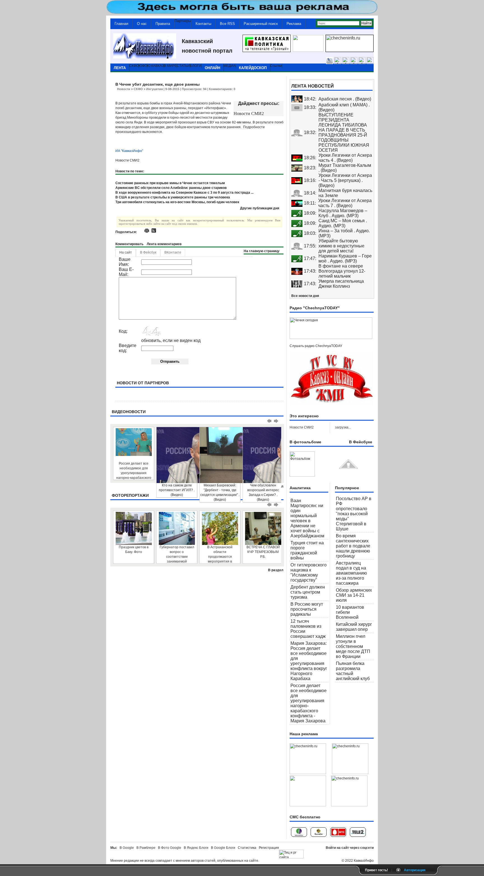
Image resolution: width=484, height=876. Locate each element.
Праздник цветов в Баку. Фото (133, 549)
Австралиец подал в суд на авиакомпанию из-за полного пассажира (351, 573)
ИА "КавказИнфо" (129, 151)
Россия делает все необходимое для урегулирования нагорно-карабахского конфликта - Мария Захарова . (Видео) (133, 471)
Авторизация (414, 870)
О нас (142, 24)
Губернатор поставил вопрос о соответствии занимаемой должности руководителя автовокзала (177, 554)
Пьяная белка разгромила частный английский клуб (353, 671)
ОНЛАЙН (212, 68)
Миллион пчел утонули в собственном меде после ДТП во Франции (353, 646)
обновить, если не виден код (171, 340)
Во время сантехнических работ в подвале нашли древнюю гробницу (353, 545)
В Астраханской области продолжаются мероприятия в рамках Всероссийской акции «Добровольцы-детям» (220, 554)
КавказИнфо (364, 861)
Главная (121, 24)
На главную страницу (262, 251)
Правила (162, 24)
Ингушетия (154, 89)
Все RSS (227, 24)
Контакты (203, 24)
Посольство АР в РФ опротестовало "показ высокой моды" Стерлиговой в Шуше (353, 513)
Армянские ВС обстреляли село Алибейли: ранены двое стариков (171, 188)
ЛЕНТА (120, 68)
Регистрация (269, 848)
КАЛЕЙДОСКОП (253, 68)
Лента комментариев (164, 244)
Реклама (294, 24)
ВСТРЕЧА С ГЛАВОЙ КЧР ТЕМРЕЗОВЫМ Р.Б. (263, 552)
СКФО (138, 89)
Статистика (248, 848)
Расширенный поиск (261, 24)
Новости (123, 89)
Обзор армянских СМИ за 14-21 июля (354, 595)
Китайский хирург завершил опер (354, 627)
